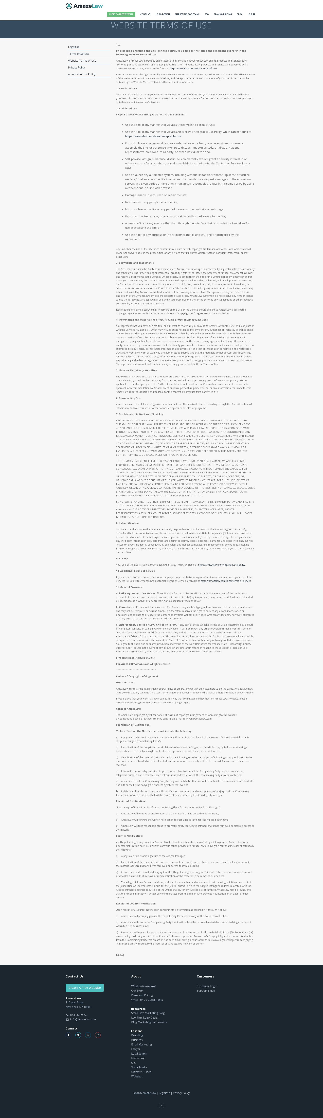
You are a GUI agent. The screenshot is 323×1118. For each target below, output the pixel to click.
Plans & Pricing (223, 14)
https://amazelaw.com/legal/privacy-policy (221, 564)
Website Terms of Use (82, 60)
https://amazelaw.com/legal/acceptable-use (153, 136)
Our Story (137, 990)
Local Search (139, 1053)
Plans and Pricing (142, 995)
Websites (137, 1076)
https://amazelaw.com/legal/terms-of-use (193, 68)
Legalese (73, 47)
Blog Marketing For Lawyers (149, 1022)
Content (145, 14)
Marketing (138, 1058)
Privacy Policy (76, 67)
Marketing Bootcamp (187, 14)
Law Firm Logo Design (145, 1017)
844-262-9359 (78, 1015)
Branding (137, 1035)
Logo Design (163, 14)
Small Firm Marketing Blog (148, 1013)
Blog (240, 14)
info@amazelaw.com (83, 1019)
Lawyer (135, 1049)
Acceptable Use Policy (81, 74)
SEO (207, 14)
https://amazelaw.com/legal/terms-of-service (226, 580)
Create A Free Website (121, 14)
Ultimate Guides (141, 1072)
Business (137, 1040)
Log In (251, 14)
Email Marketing (141, 1044)
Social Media (139, 1067)
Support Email (206, 990)
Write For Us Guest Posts (147, 1000)
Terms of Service (78, 54)
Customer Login (207, 986)
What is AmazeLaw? (143, 986)
